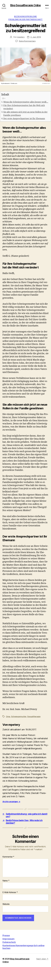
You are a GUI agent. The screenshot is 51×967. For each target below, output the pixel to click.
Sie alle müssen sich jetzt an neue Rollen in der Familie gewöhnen (25, 113)
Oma (8, 716)
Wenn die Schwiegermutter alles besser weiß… (25, 102)
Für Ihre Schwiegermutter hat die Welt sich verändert (24, 107)
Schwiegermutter (18, 716)
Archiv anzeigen (11, 801)
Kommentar (8, 857)
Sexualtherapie (33, 716)
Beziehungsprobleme (25, 16)
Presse (6, 935)
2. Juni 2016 (35, 37)
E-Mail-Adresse (10, 892)
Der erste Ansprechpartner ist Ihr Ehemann (24, 118)
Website (6, 904)
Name (5, 881)
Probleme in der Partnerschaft (25, 19)
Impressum (8, 939)
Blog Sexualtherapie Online (25, 5)
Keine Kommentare (27, 41)
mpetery (21, 37)
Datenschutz (9, 942)
